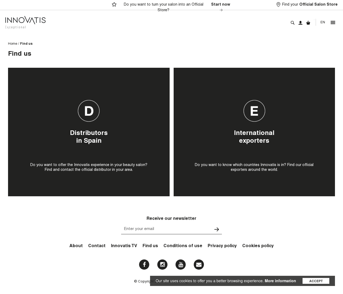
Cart (308, 23)
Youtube (181, 264)
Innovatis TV (124, 246)
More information (280, 280)
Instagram (162, 264)
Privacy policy (222, 246)
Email (199, 264)
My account (300, 23)
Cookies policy (258, 246)
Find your (310, 5)
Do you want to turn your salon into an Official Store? (177, 7)
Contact (97, 246)
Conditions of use (182, 246)
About (76, 246)
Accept (316, 280)
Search (292, 23)
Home (12, 44)
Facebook (144, 264)
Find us (150, 246)
